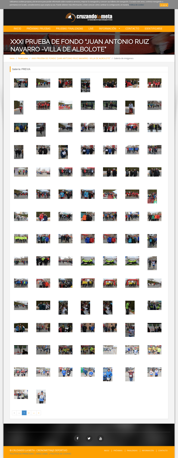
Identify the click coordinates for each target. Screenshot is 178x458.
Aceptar (163, 5)
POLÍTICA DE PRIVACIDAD (22, 453)
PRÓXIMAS (118, 450)
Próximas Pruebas (38, 28)
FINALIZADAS (132, 450)
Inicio (17, 28)
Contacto (132, 28)
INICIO (106, 450)
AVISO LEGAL (42, 453)
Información (107, 28)
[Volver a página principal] (89, 17)
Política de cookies (136, 5)
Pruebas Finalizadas (69, 28)
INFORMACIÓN (148, 450)
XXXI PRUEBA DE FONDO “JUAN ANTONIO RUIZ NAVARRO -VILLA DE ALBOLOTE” (71, 58)
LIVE (90, 28)
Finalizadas (23, 58)
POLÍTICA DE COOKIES (60, 453)
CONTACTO (163, 450)
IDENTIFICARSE (153, 28)
